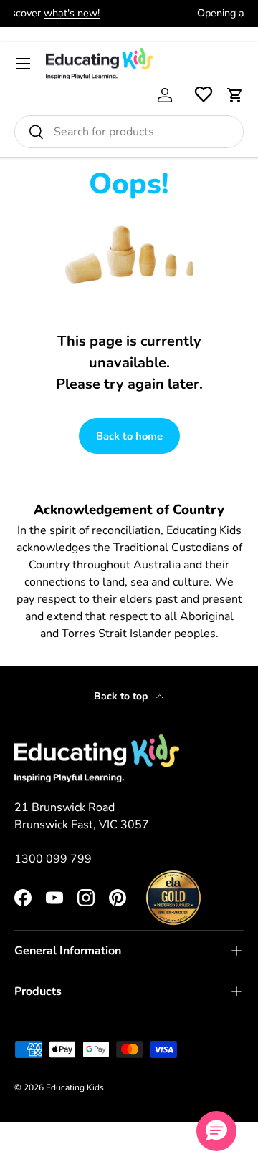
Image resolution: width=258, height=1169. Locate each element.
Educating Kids (75, 1087)
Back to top (122, 696)
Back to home (129, 436)
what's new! (146, 13)
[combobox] (129, 131)
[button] (235, 95)
